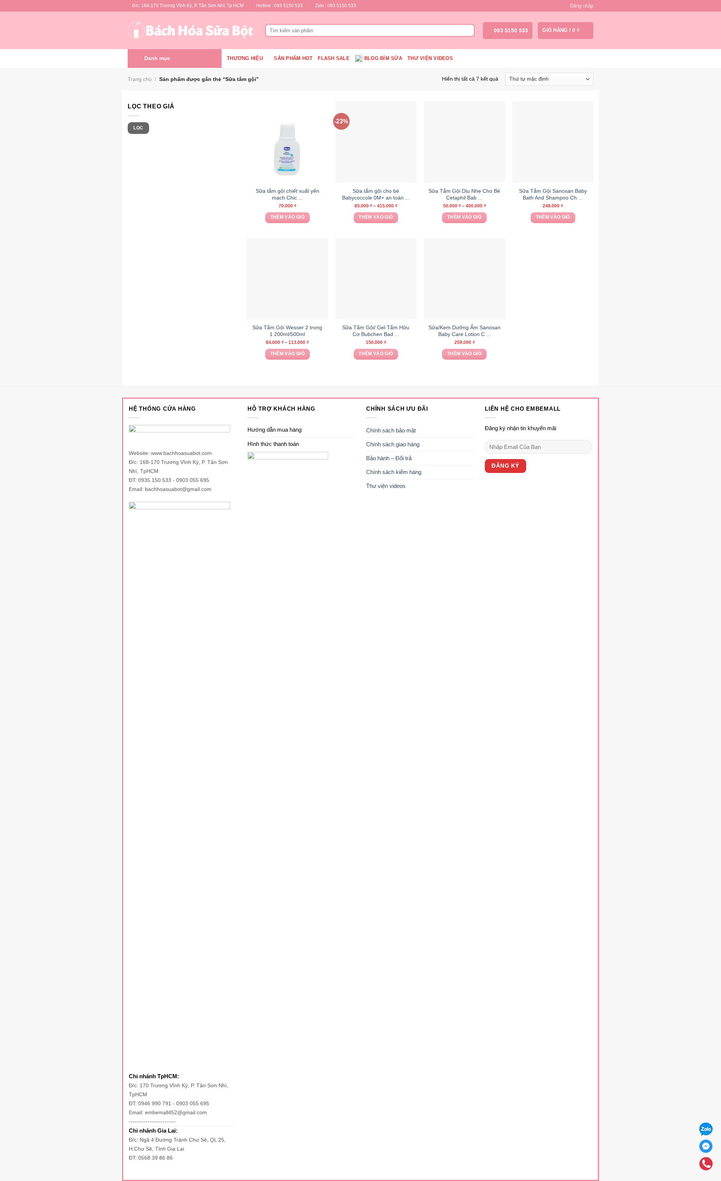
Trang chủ (140, 79)
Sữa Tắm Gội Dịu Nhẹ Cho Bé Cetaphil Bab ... (464, 194)
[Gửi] (468, 30)
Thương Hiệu (245, 58)
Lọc (138, 128)
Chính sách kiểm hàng (393, 472)
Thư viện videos (430, 58)
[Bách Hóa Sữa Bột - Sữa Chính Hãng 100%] (191, 30)
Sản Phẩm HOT (293, 58)
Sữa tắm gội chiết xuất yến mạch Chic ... (287, 194)
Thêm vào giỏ (287, 217)
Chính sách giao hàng (392, 444)
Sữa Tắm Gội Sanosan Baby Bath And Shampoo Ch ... (553, 194)
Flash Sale (334, 58)
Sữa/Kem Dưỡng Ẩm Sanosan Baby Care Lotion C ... (464, 330)
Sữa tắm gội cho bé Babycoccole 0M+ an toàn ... (376, 194)
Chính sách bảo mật (391, 430)
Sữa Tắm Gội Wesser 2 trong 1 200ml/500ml (287, 330)
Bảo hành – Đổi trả (389, 458)
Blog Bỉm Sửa (383, 58)
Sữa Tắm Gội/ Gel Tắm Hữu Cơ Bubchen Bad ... (375, 330)
